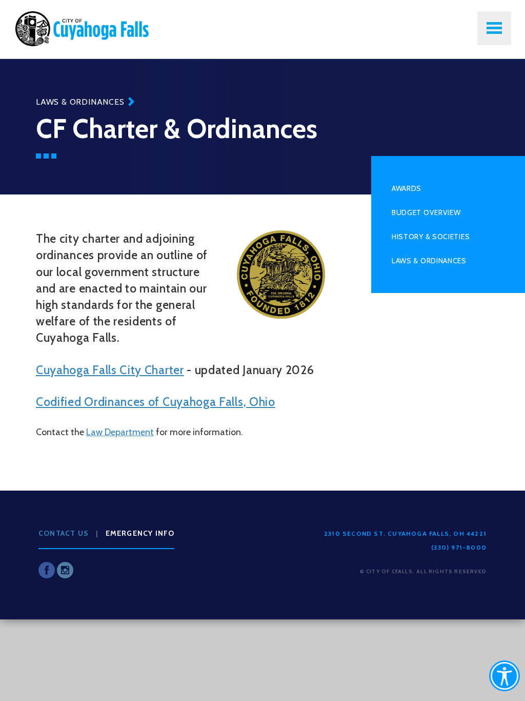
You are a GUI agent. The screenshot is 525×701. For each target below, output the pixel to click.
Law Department (120, 432)
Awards (406, 188)
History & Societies (431, 236)
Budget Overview (426, 212)
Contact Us (63, 533)
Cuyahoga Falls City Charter (110, 370)
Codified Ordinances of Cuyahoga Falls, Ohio (155, 402)
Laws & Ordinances (80, 102)
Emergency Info (140, 533)
